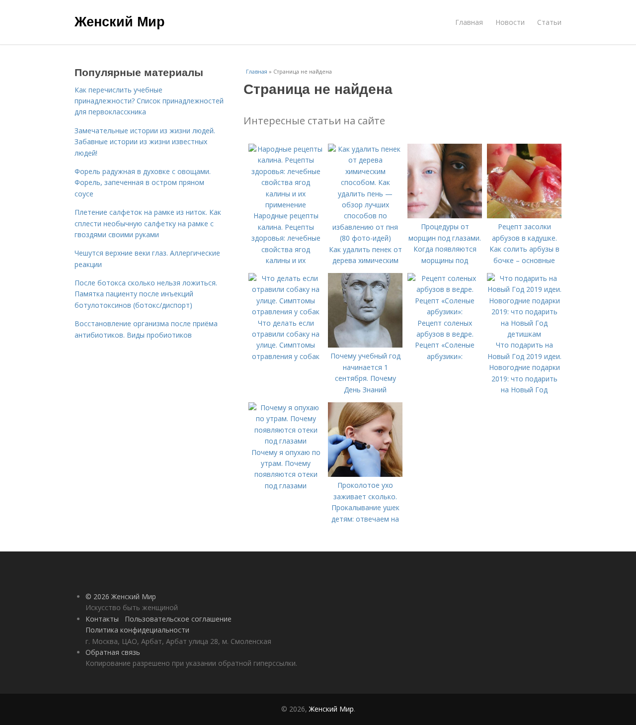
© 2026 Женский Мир (120, 596)
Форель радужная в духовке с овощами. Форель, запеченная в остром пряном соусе (143, 182)
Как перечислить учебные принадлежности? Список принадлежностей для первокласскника (149, 101)
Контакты (102, 619)
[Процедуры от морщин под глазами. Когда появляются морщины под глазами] (444, 215)
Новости (510, 22)
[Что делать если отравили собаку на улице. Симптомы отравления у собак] (285, 311)
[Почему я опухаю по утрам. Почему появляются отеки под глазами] (285, 441)
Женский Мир (120, 20)
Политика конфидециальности (137, 629)
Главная (469, 22)
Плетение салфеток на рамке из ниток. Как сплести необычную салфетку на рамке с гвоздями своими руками (148, 223)
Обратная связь (112, 652)
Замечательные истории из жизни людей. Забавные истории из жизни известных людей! (145, 142)
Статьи (549, 22)
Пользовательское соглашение (178, 619)
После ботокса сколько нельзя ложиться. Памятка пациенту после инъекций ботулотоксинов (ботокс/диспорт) (146, 294)
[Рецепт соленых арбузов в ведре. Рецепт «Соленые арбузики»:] (444, 311)
